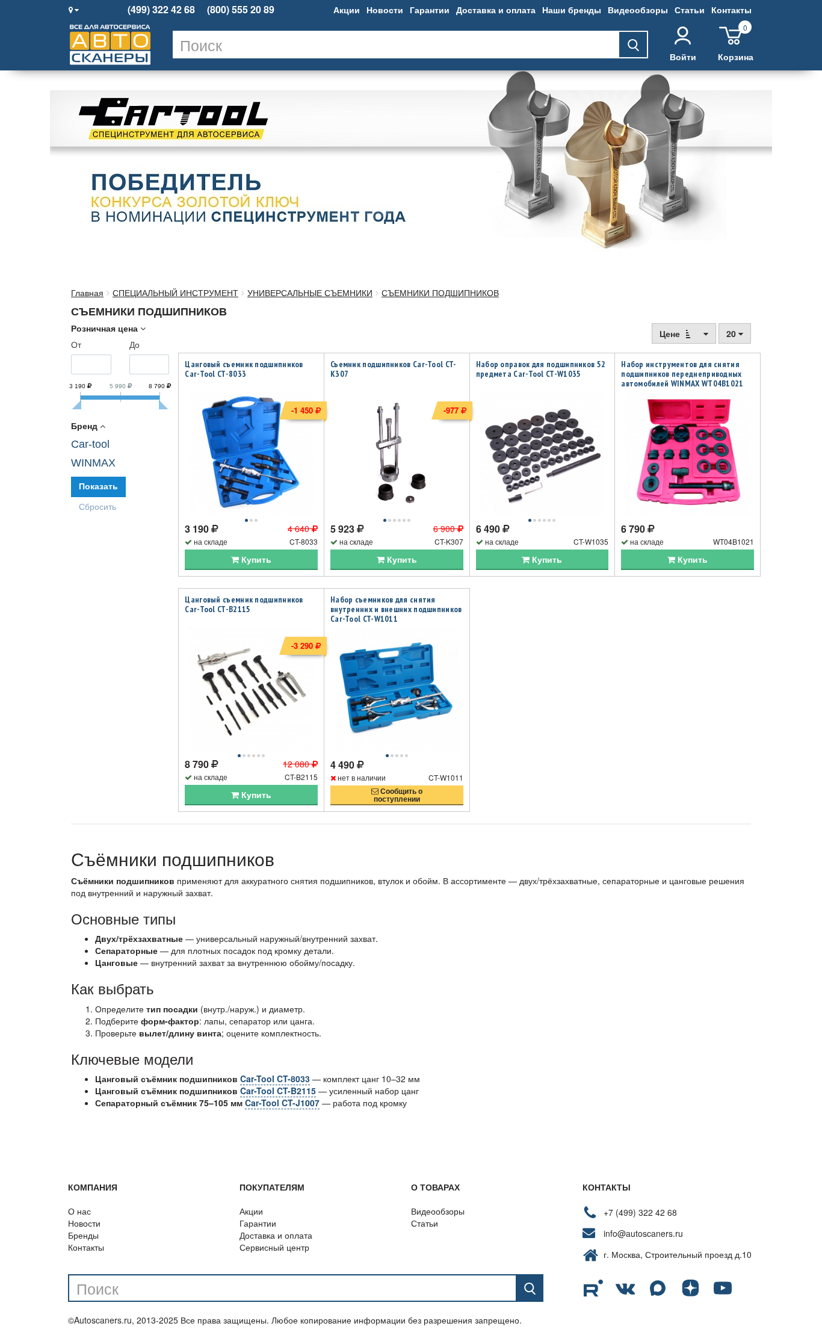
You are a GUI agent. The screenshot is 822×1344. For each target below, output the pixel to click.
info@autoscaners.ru (643, 1233)
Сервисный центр (274, 1247)
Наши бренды (571, 10)
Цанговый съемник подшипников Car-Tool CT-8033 (244, 369)
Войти (683, 57)
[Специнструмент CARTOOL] (411, 166)
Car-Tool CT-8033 (275, 1079)
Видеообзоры (638, 10)
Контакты (731, 10)
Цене (671, 333)
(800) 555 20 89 (240, 9)
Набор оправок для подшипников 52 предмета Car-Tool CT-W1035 (541, 369)
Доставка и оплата (496, 10)
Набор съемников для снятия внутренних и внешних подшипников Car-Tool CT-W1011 (396, 609)
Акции (346, 10)
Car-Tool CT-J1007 (282, 1103)
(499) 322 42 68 (161, 9)
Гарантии (430, 10)
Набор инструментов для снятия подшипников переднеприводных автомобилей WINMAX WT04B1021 (682, 374)
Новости (384, 10)
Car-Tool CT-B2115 (278, 1091)
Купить (255, 559)
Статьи (690, 10)
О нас (79, 1211)
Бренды (83, 1235)
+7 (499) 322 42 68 (640, 1212)
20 (732, 333)
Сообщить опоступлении (398, 794)
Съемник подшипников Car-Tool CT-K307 (393, 369)
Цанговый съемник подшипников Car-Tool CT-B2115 (244, 604)
